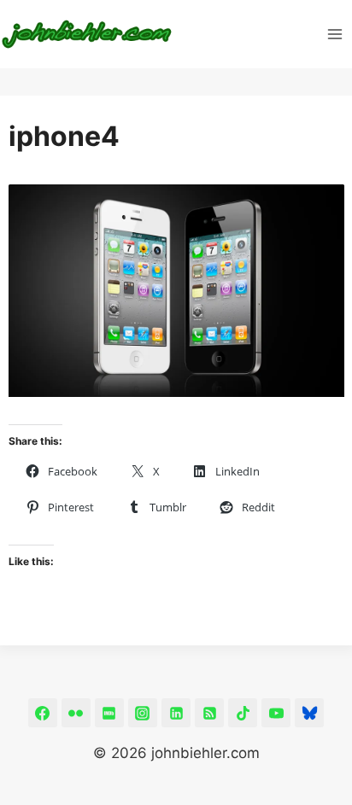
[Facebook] (42, 712)
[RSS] (209, 712)
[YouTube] (275, 712)
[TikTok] (242, 712)
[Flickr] (76, 712)
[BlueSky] (309, 712)
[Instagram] (142, 712)
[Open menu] (335, 33)
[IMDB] (109, 712)
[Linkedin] (176, 712)
